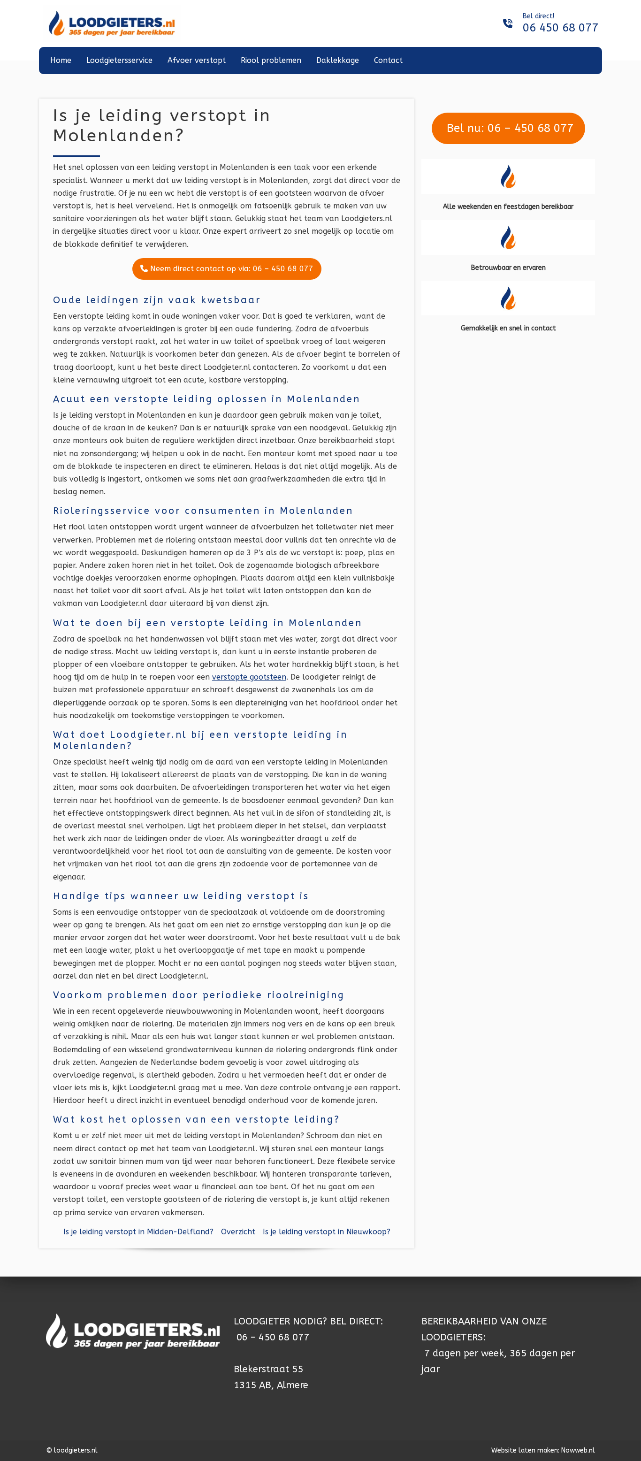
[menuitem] (61, 60)
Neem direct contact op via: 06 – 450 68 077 (230, 268)
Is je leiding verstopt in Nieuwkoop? (326, 1231)
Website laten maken (524, 1450)
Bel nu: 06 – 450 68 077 (508, 128)
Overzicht (238, 1231)
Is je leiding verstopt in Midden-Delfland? (138, 1231)
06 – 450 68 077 (273, 1337)
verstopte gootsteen (249, 677)
